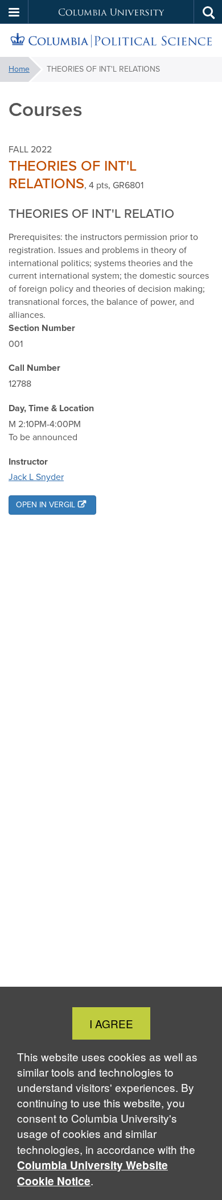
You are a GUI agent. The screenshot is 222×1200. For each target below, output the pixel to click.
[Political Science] (111, 40)
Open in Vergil (45, 505)
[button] (14, 12)
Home (19, 69)
